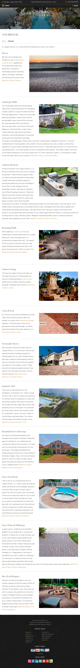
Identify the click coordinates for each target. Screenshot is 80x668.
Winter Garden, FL (47, 636)
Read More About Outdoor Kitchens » (44, 218)
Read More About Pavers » (12, 80)
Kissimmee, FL (46, 638)
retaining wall (18, 231)
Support (48, 624)
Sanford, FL (28, 642)
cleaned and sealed (27, 320)
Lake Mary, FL (29, 638)
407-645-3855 (73, 2)
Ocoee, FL (45, 640)
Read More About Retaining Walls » (15, 252)
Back (76, 5)
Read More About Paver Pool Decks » (15, 516)
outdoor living (26, 279)
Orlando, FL (28, 634)
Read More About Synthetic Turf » (15, 422)
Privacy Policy (33, 622)
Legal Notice (41, 622)
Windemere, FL (29, 636)
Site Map (48, 622)
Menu (7, 5)
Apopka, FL (28, 632)
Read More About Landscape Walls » (44, 155)
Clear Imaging (41, 624)
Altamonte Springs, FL (48, 634)
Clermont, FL (45, 632)
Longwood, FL (29, 640)
